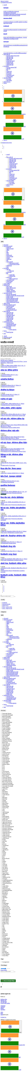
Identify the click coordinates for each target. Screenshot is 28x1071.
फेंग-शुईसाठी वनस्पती (10, 308)
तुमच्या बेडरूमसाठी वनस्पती (12, 301)
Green (3, 855)
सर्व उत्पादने (5, 244)
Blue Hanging (5, 731)
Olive (3, 860)
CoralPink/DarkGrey (7, 880)
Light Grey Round (6, 822)
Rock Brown (5, 947)
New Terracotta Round (8, 826)
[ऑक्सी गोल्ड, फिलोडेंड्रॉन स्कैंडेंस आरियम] (14, 559)
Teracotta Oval (6, 831)
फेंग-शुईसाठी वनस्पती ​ (21, 22)
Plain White (5, 944)
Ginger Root (5, 922)
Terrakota (4, 878)
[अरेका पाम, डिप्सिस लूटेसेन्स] (13, 366)
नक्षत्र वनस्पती (9, 307)
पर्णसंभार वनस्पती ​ (13, 53)
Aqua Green (5, 803)
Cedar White (5, 919)
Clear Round (5, 771)
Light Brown (5, 849)
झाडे (25, 53)
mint (3, 796)
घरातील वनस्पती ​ (6, 11)
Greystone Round (6, 739)
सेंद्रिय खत (11, 271)
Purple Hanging (6, 728)
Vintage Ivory (5, 941)
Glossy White (5, 806)
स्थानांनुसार (5, 8)
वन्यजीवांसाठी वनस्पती (8, 321)
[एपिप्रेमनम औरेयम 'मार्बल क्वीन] (14, 427)
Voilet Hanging (6, 733)
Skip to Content (4, 1)
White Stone (5, 787)
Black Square (5, 776)
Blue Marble (5, 952)
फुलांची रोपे (8, 247)
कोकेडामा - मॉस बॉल (10, 290)
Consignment (5, 962)
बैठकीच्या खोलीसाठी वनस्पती (12, 298)
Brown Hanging (6, 725)
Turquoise (4, 894)
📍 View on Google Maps (8, 980)
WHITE (4, 931)
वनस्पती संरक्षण (9, 281)
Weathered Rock (6, 916)
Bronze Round (6, 773)
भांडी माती (8, 269)
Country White (6, 915)
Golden (4, 861)
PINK (3, 932)
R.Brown (4, 951)
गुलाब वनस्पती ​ (6, 45)
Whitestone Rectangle (8, 784)
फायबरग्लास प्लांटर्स (10, 315)
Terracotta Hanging (7, 722)
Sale (4, 333)
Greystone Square (7, 828)
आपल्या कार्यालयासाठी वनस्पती (12, 302)
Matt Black (5, 804)
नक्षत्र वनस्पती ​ (14, 22)
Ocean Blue (5, 955)
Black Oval (5, 742)
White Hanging (6, 723)
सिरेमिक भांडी (9, 320)
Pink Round (5, 755)
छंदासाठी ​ (5, 34)
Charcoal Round (6, 774)
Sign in (5, 140)
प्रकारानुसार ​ (6, 41)
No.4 (3, 770)
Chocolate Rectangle (7, 786)
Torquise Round (6, 752)
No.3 (3, 768)
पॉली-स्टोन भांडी (9, 314)
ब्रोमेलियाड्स (9, 265)
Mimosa (4, 844)
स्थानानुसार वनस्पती (7, 293)
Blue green (5, 891)
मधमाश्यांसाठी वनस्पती (10, 325)
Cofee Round (5, 760)
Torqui (3, 751)
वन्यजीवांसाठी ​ (6, 26)
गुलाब (7, 267)
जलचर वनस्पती (9, 261)
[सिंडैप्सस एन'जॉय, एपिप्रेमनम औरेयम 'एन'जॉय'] (14, 451)
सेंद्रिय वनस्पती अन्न (13, 278)
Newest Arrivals (6, 604)
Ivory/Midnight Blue (7, 890)
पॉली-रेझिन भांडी (9, 316)
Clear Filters (4, 970)
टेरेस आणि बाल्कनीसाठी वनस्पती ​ (13, 15)
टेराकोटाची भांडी (9, 319)
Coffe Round (5, 838)
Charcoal (4, 864)
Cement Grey (5, 906)
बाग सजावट (8, 328)
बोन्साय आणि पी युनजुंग (11, 288)
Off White (4, 945)
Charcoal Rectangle (7, 783)
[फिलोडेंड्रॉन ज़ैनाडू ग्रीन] (11, 542)
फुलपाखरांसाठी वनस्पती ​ (16, 29)
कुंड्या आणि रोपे (6, 311)
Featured (4, 602)
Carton (4, 876)
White (3, 815)
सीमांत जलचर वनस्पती (13, 263)
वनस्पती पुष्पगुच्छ (9, 332)
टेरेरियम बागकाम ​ (15, 37)
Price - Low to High (7, 607)
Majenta (4, 896)
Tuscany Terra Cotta (7, 942)
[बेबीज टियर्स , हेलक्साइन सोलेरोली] (12, 473)
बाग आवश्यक (6, 268)
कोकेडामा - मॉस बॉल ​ (22, 37)
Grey (3, 810)
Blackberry (5, 893)
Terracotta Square (6, 713)
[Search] (14, 596)
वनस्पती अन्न (9, 277)
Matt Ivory (4, 871)
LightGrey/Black (6, 881)
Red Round (5, 749)
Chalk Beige (5, 903)
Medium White (6, 764)
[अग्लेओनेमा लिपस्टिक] (9, 375)
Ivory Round (5, 757)
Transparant (5, 845)
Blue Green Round (7, 781)
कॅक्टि (7, 252)
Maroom (4, 900)
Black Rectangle (6, 716)
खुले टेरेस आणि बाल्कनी (11, 294)
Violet (3, 847)
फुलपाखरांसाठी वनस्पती (11, 324)
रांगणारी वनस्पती (9, 256)
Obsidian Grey (6, 912)
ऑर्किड (7, 250)
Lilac (3, 809)
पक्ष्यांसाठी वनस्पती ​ (7, 29)
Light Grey (5, 789)
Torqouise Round (6, 832)
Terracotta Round (6, 718)
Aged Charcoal (6, 907)
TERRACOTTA (6, 877)
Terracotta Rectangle (7, 715)
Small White (5, 762)
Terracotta (4, 848)
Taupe (3, 862)
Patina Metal (5, 920)
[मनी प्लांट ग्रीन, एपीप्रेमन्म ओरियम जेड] (13, 415)
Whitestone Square (7, 823)
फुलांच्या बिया (12, 275)
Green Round (5, 754)
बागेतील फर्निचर (6, 284)
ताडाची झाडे (8, 259)
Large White (5, 886)
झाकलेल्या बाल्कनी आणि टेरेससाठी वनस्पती (15, 295)
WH (3, 925)
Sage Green (5, 873)
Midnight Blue (5, 874)
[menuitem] (5, 5)
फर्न (7, 251)
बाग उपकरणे (8, 282)
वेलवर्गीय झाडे (9, 255)
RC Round (5, 870)
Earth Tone (5, 819)
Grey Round (5, 747)
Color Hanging (6, 761)
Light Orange (5, 812)
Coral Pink (5, 887)
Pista (3, 842)
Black (3, 790)
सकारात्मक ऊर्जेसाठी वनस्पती (9, 305)
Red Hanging (5, 735)
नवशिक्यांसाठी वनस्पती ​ (8, 39)
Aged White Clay (6, 909)
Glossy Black (5, 816)
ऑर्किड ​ (19, 53)
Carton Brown (5, 794)
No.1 (3, 765)
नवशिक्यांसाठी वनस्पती (11, 291)
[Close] (1, 152)
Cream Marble (6, 954)
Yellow (4, 854)
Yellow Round (5, 745)
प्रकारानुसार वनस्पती (7, 246)
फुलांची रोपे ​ (7, 53)
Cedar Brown (5, 918)
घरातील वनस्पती (9, 297)
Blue (3, 857)
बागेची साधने (8, 272)
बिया (7, 273)
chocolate (4, 865)
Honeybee (5, 935)
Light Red (4, 897)
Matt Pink (4, 799)
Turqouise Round (6, 836)
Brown (4, 902)
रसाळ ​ (8, 46)
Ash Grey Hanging (7, 732)
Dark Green (5, 793)
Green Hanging (6, 729)
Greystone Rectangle (7, 829)
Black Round (5, 719)
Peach (4, 948)
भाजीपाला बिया (12, 276)
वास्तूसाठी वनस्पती (10, 306)
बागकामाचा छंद (6, 285)
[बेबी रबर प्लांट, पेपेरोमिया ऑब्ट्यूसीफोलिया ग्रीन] (14, 504)
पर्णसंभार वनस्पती (9, 248)
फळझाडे (8, 258)
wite (3, 926)
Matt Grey (4, 797)
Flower (4, 936)
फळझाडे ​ (23, 53)
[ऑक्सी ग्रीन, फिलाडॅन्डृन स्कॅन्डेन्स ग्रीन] (13, 532)
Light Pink (4, 813)
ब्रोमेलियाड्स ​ (18, 45)
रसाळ (7, 254)
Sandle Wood (5, 939)
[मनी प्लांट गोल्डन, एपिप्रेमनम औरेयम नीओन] (14, 439)
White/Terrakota (6, 889)
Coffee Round (5, 835)
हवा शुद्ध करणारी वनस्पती (11, 310)
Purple (4, 839)
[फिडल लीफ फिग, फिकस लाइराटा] (14, 465)
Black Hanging (6, 720)
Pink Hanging (5, 726)
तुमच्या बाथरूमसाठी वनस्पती (12, 299)
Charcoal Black (6, 913)
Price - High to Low (7, 608)
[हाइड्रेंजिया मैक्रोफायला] (10, 481)
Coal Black (5, 905)
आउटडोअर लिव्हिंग (7, 327)
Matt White (5, 791)
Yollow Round (5, 833)
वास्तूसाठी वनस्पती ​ (7, 22)
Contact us (4, 1017)
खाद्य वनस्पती (9, 286)
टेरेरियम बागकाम (9, 289)
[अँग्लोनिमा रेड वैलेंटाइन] (11, 386)
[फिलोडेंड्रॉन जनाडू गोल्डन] (11, 551)
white (3, 884)
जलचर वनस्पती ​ (12, 45)
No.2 (3, 767)
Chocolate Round (6, 780)
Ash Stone (5, 867)
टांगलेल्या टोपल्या (9, 318)
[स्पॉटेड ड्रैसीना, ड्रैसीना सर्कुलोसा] (12, 404)
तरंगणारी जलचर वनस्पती (14, 264)
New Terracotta (6, 825)
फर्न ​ (17, 53)
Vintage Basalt (6, 938)
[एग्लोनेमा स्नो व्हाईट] (10, 395)
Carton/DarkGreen (7, 883)
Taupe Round (5, 818)
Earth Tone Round (7, 820)
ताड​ (4, 53)
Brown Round (5, 858)
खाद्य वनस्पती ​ (15, 39)
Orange (4, 852)
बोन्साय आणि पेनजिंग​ (7, 37)
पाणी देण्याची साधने (10, 280)
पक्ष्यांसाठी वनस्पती (10, 323)
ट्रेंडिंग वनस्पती (6, 303)
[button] (7, 360)
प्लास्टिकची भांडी (9, 312)
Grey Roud (5, 868)
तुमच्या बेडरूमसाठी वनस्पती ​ (12, 14)
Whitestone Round (7, 741)
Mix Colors (5, 736)
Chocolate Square (7, 778)
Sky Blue (4, 841)
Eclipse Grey (5, 923)
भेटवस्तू (5, 331)
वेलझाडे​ (22, 45)
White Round (5, 748)
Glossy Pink (5, 807)
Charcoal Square (6, 777)
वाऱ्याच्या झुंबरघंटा (12, 329)
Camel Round (5, 758)
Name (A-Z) (5, 605)
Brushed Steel (6, 910)
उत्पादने (5, 336)
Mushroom (5, 934)
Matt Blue (4, 802)
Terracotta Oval (6, 744)
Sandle (4, 800)
